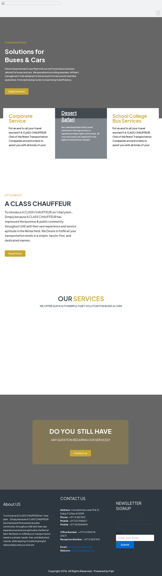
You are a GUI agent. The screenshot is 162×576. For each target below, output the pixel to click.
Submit (125, 544)
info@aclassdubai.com (80, 546)
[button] (158, 13)
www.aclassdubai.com (83, 550)
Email (119, 532)
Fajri (111, 571)
